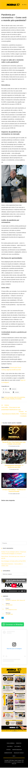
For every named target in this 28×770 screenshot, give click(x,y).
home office (17, 397)
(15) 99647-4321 (9, 614)
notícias (3, 398)
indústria (22, 397)
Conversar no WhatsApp (14, 624)
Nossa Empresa (10, 743)
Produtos (18, 743)
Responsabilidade (17, 749)
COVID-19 (6, 397)
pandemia (12, 398)
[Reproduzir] (3, 591)
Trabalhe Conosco (19, 752)
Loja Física (10, 746)
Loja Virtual (17, 746)
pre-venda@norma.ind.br (11, 609)
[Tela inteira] (24, 591)
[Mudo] (22, 591)
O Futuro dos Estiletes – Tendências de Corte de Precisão (14, 490)
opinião (8, 398)
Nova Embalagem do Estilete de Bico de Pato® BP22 (13, 561)
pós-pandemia (18, 398)
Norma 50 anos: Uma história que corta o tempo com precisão (14, 443)
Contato (8, 749)
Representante (8, 752)
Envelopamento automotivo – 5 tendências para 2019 (14, 466)
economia (10, 397)
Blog (14, 756)
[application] (14, 586)
